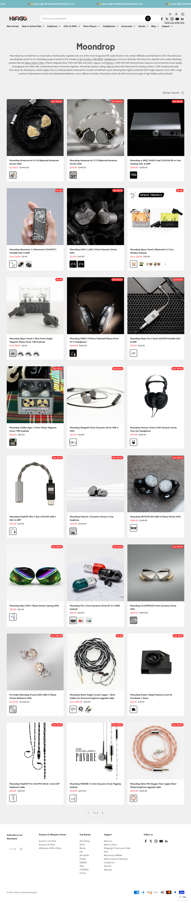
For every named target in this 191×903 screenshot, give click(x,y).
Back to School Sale (31, 26)
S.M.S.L (83, 873)
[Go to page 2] (102, 812)
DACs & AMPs (70, 26)
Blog (153, 26)
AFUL (82, 844)
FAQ (106, 851)
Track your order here (174, 22)
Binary (83, 848)
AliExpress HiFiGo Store (50, 848)
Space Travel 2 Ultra (34, 63)
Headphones (109, 26)
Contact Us (109, 862)
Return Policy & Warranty (116, 859)
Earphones (52, 26)
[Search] (148, 18)
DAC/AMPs (98, 59)
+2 (165, 264)
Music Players (90, 26)
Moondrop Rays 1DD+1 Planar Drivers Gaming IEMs (34, 605)
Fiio (81, 851)
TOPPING (84, 869)
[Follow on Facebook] (162, 19)
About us (108, 841)
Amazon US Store (47, 841)
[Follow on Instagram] (172, 19)
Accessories (126, 26)
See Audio (84, 855)
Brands (141, 26)
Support (166, 26)
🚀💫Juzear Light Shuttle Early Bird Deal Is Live (39, 4)
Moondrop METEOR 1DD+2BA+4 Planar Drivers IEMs (155, 516)
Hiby (82, 866)
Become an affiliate (113, 855)
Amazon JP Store (47, 844)
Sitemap (108, 869)
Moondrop (85, 841)
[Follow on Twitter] (167, 19)
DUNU (83, 859)
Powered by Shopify (28, 892)
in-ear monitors (84, 59)
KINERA (83, 862)
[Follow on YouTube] (177, 19)
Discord (107, 866)
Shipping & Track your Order (117, 848)
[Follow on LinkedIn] (182, 19)
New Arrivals (13, 26)
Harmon (109, 63)
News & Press (110, 844)
